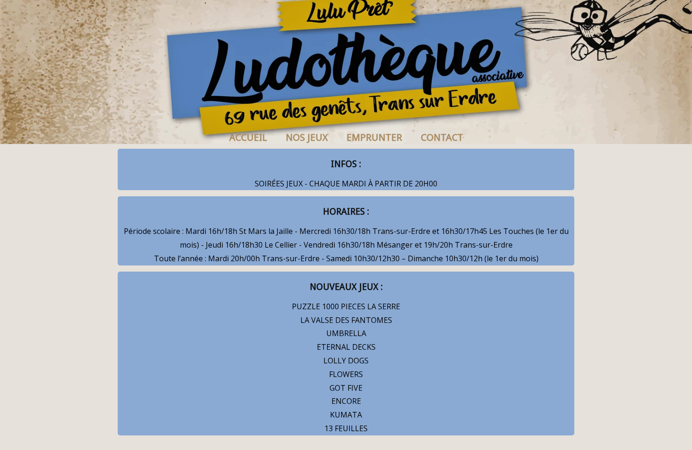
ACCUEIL (248, 137)
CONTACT (442, 137)
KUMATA (346, 415)
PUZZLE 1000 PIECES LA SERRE (346, 306)
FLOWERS (346, 374)
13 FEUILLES (346, 428)
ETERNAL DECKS (346, 347)
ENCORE (346, 401)
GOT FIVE (346, 388)
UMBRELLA (346, 333)
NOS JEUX (307, 137)
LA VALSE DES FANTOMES (346, 320)
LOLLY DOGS (346, 360)
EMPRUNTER (374, 137)
